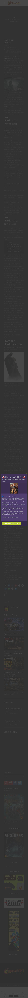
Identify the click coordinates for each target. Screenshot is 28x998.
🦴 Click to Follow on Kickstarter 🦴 (11, 523)
